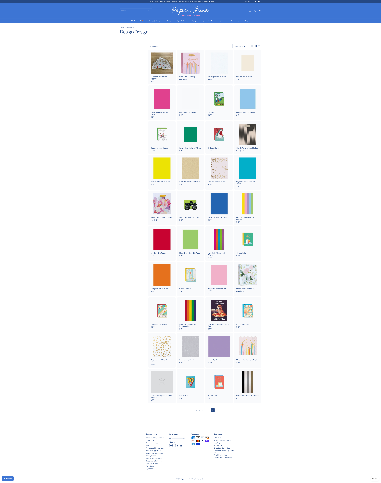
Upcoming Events (152, 464)
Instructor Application (153, 451)
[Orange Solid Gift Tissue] (162, 278)
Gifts (169, 21)
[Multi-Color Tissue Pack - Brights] (219, 243)
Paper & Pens (182, 21)
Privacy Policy (151, 456)
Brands (221, 21)
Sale (231, 21)
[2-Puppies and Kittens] (162, 313)
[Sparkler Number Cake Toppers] (162, 67)
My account (150, 469)
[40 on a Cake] (247, 242)
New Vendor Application (154, 453)
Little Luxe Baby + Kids (222, 448)
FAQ (147, 445)
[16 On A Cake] (219, 385)
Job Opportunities (220, 443)
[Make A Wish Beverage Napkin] (247, 349)
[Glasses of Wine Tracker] (162, 137)
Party (194, 21)
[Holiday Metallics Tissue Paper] (247, 385)
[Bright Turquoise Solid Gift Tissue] (247, 172)
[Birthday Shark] (219, 137)
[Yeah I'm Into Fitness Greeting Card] (219, 314)
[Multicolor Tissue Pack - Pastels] (247, 208)
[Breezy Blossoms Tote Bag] (247, 278)
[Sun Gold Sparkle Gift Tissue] (190, 171)
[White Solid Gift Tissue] (190, 101)
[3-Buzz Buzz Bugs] (247, 313)
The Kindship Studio (221, 455)
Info (246, 21)
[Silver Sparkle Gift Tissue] (190, 349)
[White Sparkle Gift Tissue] (219, 66)
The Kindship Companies (223, 458)
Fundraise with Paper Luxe (155, 448)
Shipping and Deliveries (154, 461)
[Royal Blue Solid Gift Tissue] (219, 207)
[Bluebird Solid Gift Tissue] (247, 101)
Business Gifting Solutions (155, 438)
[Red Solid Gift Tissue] (162, 242)
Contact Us (150, 440)
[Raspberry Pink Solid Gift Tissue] (219, 279)
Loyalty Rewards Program (223, 440)
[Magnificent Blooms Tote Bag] (162, 207)
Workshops (150, 466)
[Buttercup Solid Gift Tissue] (162, 171)
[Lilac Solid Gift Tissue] (219, 349)
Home (122, 28)
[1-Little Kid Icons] (190, 278)
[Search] (149, 10)
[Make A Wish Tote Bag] (190, 66)
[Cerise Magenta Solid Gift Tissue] (162, 102)
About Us (217, 438)
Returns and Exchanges (154, 458)
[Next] (213, 410)
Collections (129, 28)
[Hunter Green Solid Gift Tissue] (190, 137)
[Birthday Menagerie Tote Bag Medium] (162, 386)
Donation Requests (152, 443)
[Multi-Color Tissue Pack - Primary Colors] (190, 314)
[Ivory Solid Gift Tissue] (247, 66)
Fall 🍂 (141, 21)
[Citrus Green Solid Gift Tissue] (190, 242)
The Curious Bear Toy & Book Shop (224, 451)
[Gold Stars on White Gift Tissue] (162, 350)
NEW (133, 21)
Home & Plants (207, 21)
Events (239, 21)
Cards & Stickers (155, 21)
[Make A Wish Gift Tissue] (219, 171)
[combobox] (136, 10)
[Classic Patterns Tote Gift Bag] (247, 137)
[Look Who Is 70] (190, 385)
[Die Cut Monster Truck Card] (190, 207)
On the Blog (218, 445)
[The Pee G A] (219, 101)
